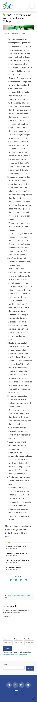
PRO (22, 694)
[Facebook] (9, 685)
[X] (15, 685)
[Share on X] (16, 580)
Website (27, 639)
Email (16, 639)
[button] (32, 5)
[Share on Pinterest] (21, 580)
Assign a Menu (18, 690)
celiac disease (21, 595)
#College (13, 595)
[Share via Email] (26, 580)
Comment (6, 616)
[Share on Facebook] (11, 580)
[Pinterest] (28, 685)
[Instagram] (21, 685)
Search (5, 664)
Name (5, 639)
